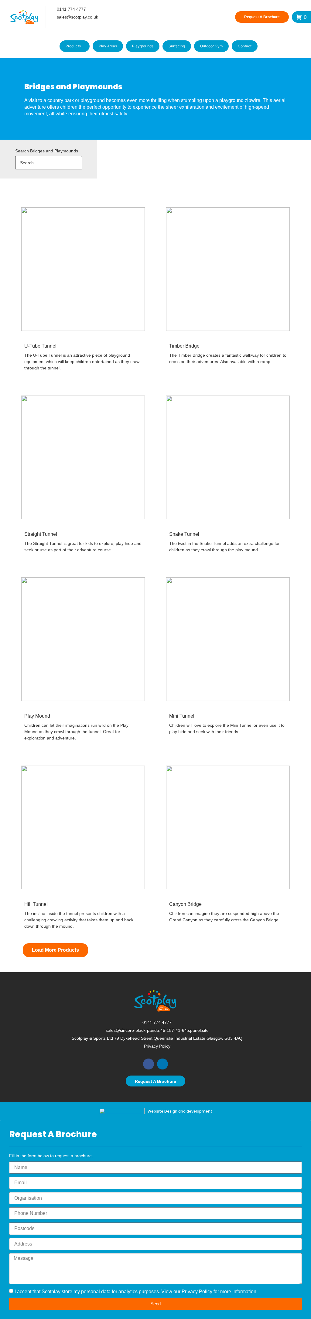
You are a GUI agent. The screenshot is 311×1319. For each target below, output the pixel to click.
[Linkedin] (162, 1064)
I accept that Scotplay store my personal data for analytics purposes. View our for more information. (136, 1291)
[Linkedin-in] (62, 25)
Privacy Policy (197, 1291)
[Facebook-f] (51, 25)
